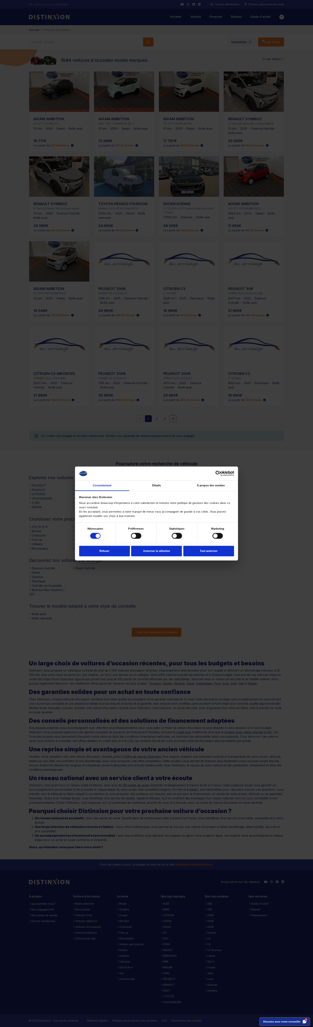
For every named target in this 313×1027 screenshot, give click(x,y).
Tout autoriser (209, 550)
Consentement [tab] (102, 485)
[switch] (136, 536)
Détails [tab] (156, 485)
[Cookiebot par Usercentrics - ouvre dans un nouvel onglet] (218, 473)
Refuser (104, 550)
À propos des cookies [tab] (211, 485)
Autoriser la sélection (156, 550)
